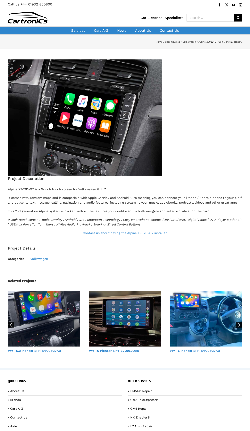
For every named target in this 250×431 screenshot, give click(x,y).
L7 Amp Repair (141, 426)
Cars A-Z (16, 408)
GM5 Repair (139, 408)
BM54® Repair (141, 391)
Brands (15, 400)
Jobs (13, 426)
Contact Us (18, 417)
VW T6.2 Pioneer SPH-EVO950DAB (34, 351)
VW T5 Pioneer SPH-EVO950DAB (195, 351)
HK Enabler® (140, 417)
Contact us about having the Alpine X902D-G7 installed (125, 233)
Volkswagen (39, 259)
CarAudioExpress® (144, 400)
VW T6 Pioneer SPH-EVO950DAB (114, 351)
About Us (17, 391)
